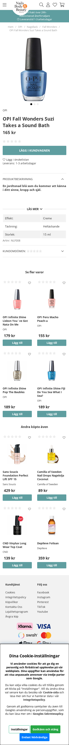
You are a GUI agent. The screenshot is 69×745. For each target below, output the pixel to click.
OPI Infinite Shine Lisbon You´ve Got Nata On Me (15, 320)
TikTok (41, 607)
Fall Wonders (49, 27)
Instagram (43, 597)
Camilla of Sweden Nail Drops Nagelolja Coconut (50, 475)
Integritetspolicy (15, 597)
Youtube (42, 611)
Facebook (43, 592)
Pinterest (43, 602)
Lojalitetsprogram (16, 611)
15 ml (47, 234)
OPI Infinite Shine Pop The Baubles (14, 390)
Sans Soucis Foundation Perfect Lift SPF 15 (15, 475)
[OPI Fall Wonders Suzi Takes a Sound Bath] (31, 104)
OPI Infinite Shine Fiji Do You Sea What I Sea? (51, 392)
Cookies (10, 592)
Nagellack (32, 27)
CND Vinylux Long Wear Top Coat (14, 545)
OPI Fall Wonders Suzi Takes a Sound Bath (33, 30)
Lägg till (17, 497)
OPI (20, 27)
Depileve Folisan (48, 543)
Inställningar (19, 729)
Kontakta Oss (13, 607)
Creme (47, 218)
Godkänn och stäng (45, 729)
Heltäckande (51, 226)
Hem (10, 27)
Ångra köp (11, 616)
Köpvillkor (11, 602)
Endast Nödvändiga (34, 737)
